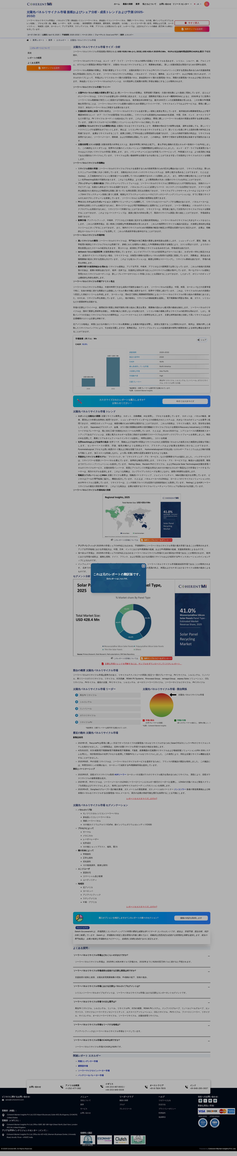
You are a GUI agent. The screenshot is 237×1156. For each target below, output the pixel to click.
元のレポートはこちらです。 (117, 579)
